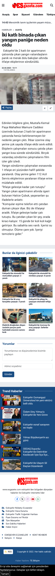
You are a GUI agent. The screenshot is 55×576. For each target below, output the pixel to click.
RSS (9, 551)
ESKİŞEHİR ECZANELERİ (16, 535)
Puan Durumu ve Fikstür (17, 517)
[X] (22, 499)
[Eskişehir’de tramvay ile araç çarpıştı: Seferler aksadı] (41, 315)
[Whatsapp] (38, 499)
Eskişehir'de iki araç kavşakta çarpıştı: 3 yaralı (13, 300)
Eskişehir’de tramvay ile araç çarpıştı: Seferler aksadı (39, 327)
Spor (15, 14)
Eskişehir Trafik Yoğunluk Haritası (22, 514)
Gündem (38, 14)
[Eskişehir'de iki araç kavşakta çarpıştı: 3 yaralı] (14, 290)
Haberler (7, 30)
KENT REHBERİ (39, 535)
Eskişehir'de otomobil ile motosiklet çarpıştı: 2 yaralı (13, 275)
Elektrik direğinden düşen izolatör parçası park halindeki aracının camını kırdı (13, 328)
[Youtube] (32, 499)
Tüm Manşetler (13, 520)
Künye (19, 538)
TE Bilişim (35, 560)
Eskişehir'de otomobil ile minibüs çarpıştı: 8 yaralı (40, 274)
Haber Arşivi (11, 527)
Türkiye (50, 14)
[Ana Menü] (3, 5)
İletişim (8, 538)
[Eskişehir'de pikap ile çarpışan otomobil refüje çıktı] (41, 290)
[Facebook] (17, 499)
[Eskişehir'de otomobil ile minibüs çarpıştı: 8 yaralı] (41, 264)
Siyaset (25, 14)
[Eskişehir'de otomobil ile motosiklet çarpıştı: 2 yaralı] (14, 264)
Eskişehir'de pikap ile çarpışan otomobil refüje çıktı (40, 301)
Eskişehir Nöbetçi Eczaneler (19, 508)
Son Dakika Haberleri (16, 523)
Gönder (8, 374)
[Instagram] (27, 499)
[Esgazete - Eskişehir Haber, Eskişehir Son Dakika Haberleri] (27, 5)
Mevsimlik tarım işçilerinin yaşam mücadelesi (27, 22)
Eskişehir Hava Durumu (17, 511)
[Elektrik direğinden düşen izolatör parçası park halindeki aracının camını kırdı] (14, 315)
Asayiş (5, 14)
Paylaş (9, 107)
